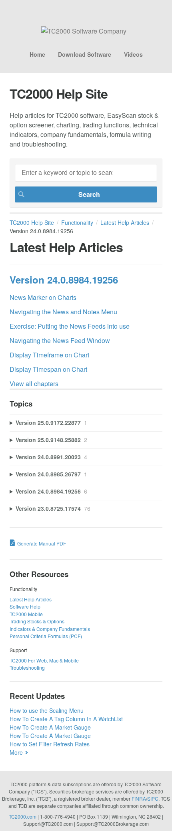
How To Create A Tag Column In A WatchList (66, 719)
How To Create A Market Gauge (50, 727)
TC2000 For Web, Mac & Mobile (44, 660)
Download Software (84, 54)
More (16, 752)
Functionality (77, 222)
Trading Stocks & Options (37, 621)
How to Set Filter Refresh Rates (50, 744)
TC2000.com (22, 816)
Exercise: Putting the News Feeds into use (70, 326)
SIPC (152, 798)
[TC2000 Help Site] (83, 31)
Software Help (25, 606)
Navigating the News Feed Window (60, 340)
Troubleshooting (27, 667)
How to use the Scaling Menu (47, 710)
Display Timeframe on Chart (49, 354)
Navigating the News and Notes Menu (63, 311)
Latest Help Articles (124, 222)
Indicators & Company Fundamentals (50, 628)
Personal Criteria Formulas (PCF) (46, 636)
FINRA (139, 798)
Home (37, 54)
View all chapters (34, 383)
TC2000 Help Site (32, 222)
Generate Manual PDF (41, 543)
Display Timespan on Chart (48, 369)
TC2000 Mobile (26, 614)
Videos (133, 54)
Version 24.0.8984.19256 (64, 279)
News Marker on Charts (43, 297)
